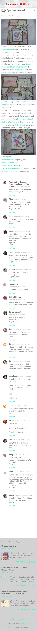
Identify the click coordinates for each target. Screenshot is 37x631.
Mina (11, 472)
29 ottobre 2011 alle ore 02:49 (25, 376)
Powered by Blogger (19, 619)
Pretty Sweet (19, 70)
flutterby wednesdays (9, 163)
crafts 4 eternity (7, 171)
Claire (11, 252)
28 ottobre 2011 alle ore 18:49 (17, 314)
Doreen (12, 269)
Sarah (11, 344)
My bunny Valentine (8, 546)
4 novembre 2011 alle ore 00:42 (24, 495)
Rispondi (12, 195)
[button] (34, 10)
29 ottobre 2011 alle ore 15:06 (22, 420)
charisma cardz (7, 160)
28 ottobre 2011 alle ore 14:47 (23, 269)
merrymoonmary (24, 623)
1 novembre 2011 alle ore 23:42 (21, 472)
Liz (10, 406)
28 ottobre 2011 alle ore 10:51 (24, 186)
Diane (11, 329)
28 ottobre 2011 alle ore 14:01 (23, 231)
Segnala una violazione (18, 627)
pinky (11, 455)
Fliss (11, 199)
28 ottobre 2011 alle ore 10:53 (21, 199)
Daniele (12, 440)
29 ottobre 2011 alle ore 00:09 (22, 361)
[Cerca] (34, 5)
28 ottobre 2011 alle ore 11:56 (21, 216)
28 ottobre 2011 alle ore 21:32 (22, 344)
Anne (11, 216)
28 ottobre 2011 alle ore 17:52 (17, 299)
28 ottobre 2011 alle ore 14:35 (22, 252)
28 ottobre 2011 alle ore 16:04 (17, 286)
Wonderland (22, 67)
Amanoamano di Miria (18, 4)
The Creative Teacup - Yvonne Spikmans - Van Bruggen (19, 184)
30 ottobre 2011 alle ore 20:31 (21, 455)
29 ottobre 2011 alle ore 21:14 (23, 440)
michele (12, 495)
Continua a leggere (25, 562)
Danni (11, 361)
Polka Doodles (7, 49)
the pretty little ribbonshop (11, 168)
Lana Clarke (14, 284)
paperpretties (6, 165)
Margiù (12, 231)
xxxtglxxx (13, 376)
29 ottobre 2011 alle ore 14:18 (19, 406)
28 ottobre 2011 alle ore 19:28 (22, 329)
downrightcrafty (15, 312)
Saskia (11, 421)
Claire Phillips (15, 297)
